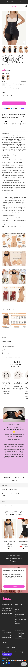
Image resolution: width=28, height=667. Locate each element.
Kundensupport (7, 351)
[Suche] (4, 8)
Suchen (17, 608)
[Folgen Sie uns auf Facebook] (16, 635)
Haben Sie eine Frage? (7, 507)
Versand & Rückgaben (9, 348)
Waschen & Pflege (6, 343)
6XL (19, 90)
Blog (16, 627)
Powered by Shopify (22, 653)
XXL (21, 86)
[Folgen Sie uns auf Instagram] (23, 635)
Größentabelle (23, 83)
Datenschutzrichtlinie (6, 639)
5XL (14, 90)
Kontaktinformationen (6, 634)
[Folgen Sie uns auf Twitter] (19, 635)
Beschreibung (5, 134)
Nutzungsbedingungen (7, 636)
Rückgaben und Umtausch (18, 624)
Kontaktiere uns (18, 613)
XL (16, 86)
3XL (4, 90)
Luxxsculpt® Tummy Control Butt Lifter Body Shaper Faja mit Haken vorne (9, 544)
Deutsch (13, 648)
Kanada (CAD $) (6, 648)
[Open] (3, 663)
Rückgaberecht (5, 643)
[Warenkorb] (25, 8)
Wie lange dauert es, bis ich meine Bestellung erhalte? (12, 496)
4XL (9, 90)
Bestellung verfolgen (19, 615)
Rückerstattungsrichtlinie (20, 620)
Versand (4, 339)
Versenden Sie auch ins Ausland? (9, 491)
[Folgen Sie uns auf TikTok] (23, 638)
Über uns (17, 610)
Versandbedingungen (6, 641)
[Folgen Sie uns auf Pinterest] (16, 638)
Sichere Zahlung (7, 354)
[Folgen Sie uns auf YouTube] (19, 638)
